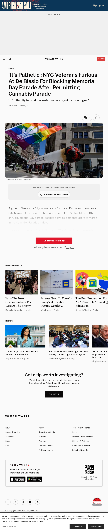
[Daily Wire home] (54, 58)
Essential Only (96, 526)
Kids (7, 445)
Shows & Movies (12, 432)
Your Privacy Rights (81, 428)
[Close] (104, 516)
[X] (15, 502)
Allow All (78, 526)
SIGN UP (101, 59)
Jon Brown (12, 105)
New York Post (84, 235)
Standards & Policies (81, 445)
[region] (54, 522)
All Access (9, 437)
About (41, 428)
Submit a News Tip (80, 450)
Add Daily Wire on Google (56, 194)
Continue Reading (54, 240)
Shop (7, 441)
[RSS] (37, 502)
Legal (74, 432)
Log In (70, 247)
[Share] (96, 117)
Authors (42, 437)
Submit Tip (54, 394)
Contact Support (46, 445)
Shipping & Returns (80, 441)
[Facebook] (8, 502)
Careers (42, 441)
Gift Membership (46, 450)
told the (69, 235)
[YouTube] (30, 502)
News (8, 428)
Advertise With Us (47, 432)
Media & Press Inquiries (82, 437)
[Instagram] (22, 502)
